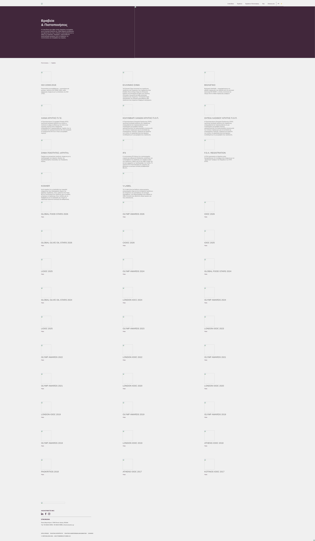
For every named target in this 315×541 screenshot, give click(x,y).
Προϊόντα (239, 3)
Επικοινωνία (271, 3)
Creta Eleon (230, 3)
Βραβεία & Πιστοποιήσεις (252, 3)
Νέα (263, 3)
